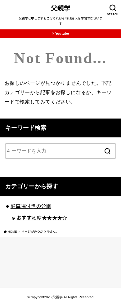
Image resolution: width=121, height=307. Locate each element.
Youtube (62, 33)
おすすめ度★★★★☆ (41, 218)
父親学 (60, 8)
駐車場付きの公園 (31, 206)
